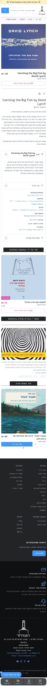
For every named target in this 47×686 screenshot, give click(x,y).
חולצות (19, 484)
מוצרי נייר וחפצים (16, 473)
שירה (44, 481)
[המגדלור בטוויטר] (28, 661)
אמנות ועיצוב (41, 503)
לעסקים (19, 528)
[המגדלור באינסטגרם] (21, 661)
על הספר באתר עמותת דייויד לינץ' (31, 229)
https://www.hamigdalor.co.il (23, 655)
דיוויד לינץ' (41, 79)
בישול (43, 495)
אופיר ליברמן (23, 673)
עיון (35, 376)
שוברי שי (42, 470)
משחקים (19, 470)
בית (37, 19)
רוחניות (15, 210)
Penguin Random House (33, 216)
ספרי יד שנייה (17, 488)
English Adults (11, 19)
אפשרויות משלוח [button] (33, 238)
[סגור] (1, 672)
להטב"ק (43, 492)
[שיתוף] (39, 93)
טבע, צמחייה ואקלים (38, 506)
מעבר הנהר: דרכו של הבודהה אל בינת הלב (29, 437)
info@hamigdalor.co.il (15, 653)
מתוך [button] (25, 154)
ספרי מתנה (42, 473)
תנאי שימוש (41, 524)
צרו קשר (19, 524)
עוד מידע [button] (36, 185)
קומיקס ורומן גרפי (39, 488)
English (22, 19)
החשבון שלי (41, 521)
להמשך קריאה (41, 372)
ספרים (30, 19)
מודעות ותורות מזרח (36, 201)
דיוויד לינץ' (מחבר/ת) (35, 195)
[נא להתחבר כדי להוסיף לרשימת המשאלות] (44, 93)
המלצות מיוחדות (25, 376)
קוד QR (19, 532)
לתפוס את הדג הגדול (35, 302)
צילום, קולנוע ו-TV (18, 201)
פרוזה (43, 376)
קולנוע (40, 210)
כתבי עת (19, 481)
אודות (20, 521)
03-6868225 (33, 653)
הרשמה (37, 553)
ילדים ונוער (42, 484)
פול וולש (7, 670)
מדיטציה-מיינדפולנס (28, 210)
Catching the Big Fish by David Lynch (31, 75)
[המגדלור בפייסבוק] (25, 661)
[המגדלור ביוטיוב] (18, 661)
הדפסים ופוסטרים (16, 477)
